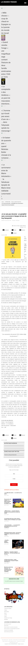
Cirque (5, 616)
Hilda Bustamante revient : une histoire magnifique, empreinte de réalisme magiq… (12, 533)
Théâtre (5, 610)
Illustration (6, 619)
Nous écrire (6, 625)
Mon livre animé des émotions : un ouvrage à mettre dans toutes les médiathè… (8, 569)
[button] (6, 230)
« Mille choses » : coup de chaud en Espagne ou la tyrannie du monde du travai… (12, 512)
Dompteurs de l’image (8, 617)
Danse (5, 613)
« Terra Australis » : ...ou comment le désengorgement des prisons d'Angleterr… (12, 526)
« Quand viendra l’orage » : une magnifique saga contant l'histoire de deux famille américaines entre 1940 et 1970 (6, 59)
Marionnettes (6, 611)
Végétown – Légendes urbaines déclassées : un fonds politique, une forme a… (12, 553)
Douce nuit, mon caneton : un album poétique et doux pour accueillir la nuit (7, 501)
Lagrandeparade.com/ (25, 247)
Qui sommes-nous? (5, 639)
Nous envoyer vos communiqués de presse (12, 628)
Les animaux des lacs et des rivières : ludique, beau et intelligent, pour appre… (12, 519)
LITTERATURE (7, 201)
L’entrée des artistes (7, 608)
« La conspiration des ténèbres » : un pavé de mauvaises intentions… (6, 95)
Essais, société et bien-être (16, 201)
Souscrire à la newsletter (8, 630)
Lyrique (5, 614)
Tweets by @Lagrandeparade (10, 454)
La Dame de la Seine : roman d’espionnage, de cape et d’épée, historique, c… (11, 560)
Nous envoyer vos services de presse (10, 627)
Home (3, 201)
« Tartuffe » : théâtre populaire (7, 541)
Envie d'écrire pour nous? (8, 631)
